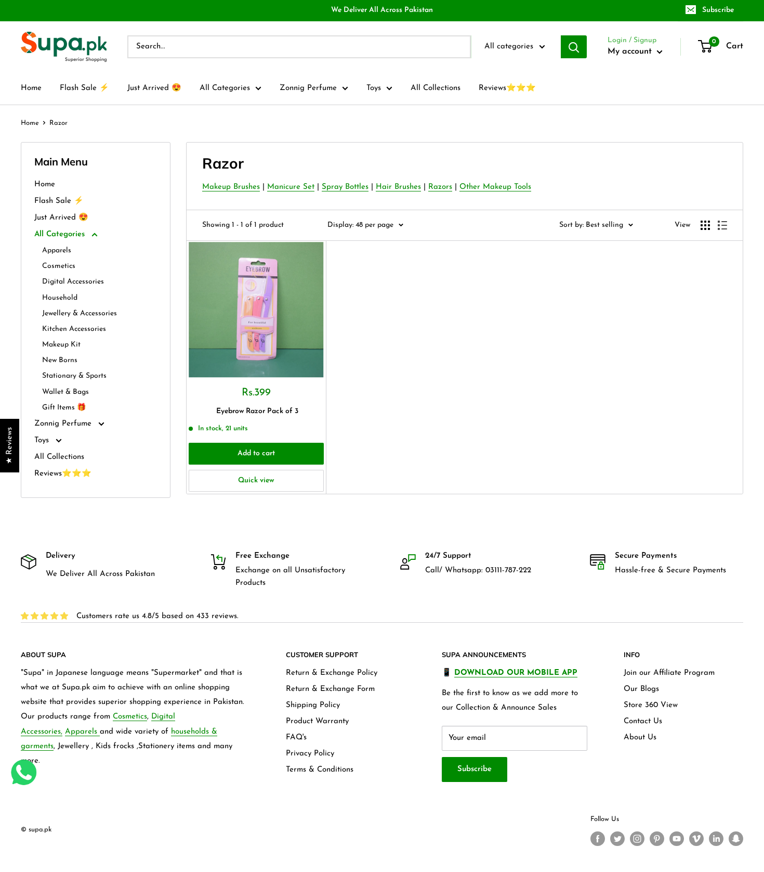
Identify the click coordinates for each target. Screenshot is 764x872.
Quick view (256, 480)
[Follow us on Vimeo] (696, 838)
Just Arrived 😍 (154, 88)
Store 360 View (651, 705)
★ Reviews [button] (10, 445)
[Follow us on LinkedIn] (716, 838)
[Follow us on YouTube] (676, 838)
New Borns (59, 360)
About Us (640, 737)
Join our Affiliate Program (669, 673)
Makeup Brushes (231, 187)
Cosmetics (58, 266)
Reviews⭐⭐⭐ (507, 88)
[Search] (574, 46)
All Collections (435, 88)
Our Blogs (641, 689)
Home (31, 88)
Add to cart (256, 453)
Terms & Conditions (319, 770)
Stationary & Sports (74, 376)
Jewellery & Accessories (79, 313)
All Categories (225, 88)
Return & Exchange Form (330, 689)
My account (631, 51)
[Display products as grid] (705, 225)
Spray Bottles (345, 187)
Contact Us (643, 721)
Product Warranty (317, 721)
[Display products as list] (722, 225)
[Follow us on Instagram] (637, 838)
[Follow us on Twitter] (617, 838)
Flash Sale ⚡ (84, 88)
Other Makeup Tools (495, 187)
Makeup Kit (61, 345)
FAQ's (296, 737)
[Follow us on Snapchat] (736, 838)
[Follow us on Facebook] (597, 838)
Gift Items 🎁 (64, 408)
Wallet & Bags (65, 392)
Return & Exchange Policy (331, 673)
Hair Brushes (398, 187)
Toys (373, 88)
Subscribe (718, 10)
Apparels (56, 250)
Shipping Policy (313, 705)
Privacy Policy (310, 754)
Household (59, 298)
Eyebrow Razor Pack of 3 (257, 411)
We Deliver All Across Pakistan (382, 10)
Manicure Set (290, 187)
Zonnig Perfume (308, 88)
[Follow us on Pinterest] (657, 838)
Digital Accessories (73, 282)
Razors (440, 187)
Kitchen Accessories (74, 329)
